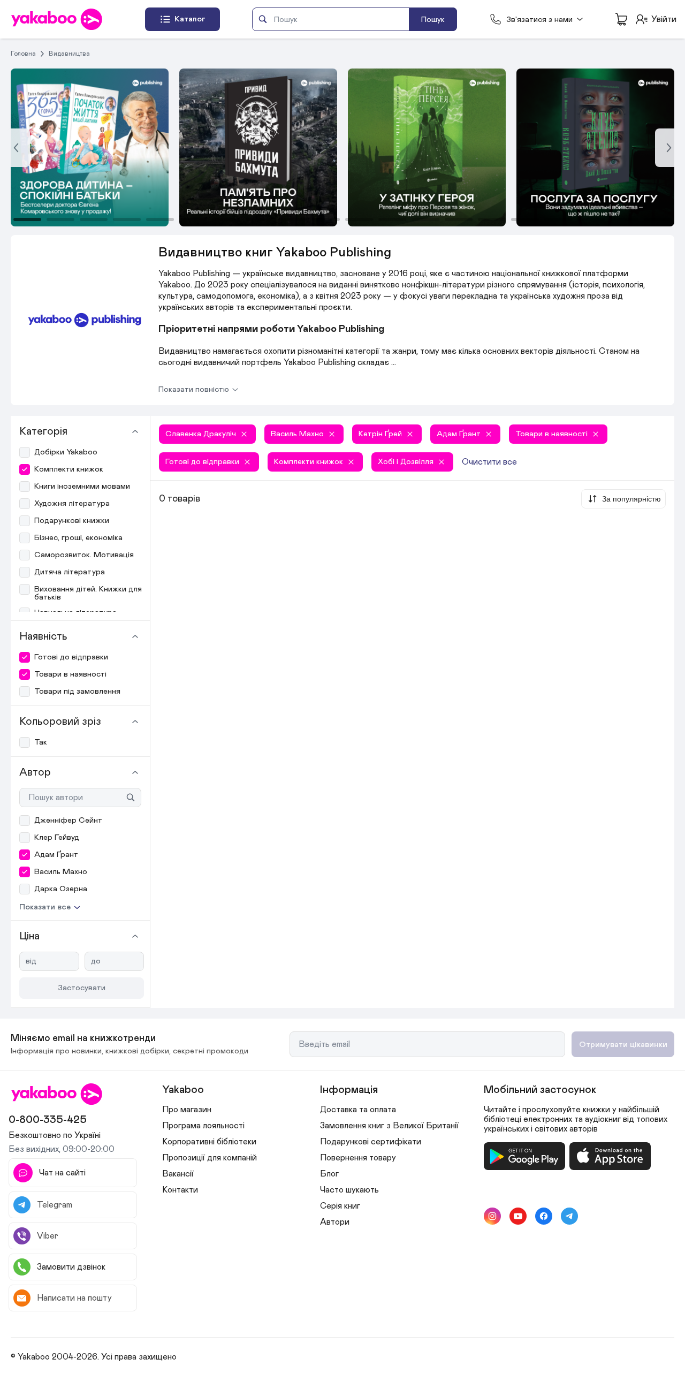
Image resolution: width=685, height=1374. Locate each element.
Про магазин (186, 1109)
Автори (334, 1222)
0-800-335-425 (48, 1119)
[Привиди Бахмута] (90, 147)
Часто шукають (349, 1190)
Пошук (433, 20)
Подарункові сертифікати (370, 1141)
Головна (23, 53)
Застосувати (81, 988)
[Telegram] (569, 1216)
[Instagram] (492, 1216)
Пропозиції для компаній (209, 1157)
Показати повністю (193, 389)
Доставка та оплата (358, 1109)
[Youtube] (518, 1216)
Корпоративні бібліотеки (209, 1141)
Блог (329, 1174)
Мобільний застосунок (540, 1089)
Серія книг (340, 1206)
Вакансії (178, 1174)
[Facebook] (543, 1216)
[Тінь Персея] (258, 147)
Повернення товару (358, 1157)
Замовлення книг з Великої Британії (389, 1125)
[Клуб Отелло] (427, 147)
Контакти (180, 1190)
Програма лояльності (203, 1125)
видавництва (69, 53)
